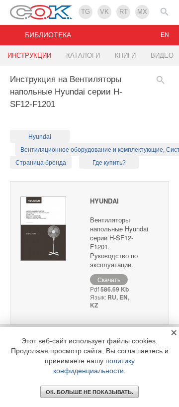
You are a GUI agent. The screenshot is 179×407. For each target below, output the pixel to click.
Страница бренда (40, 162)
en (165, 34)
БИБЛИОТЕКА (48, 35)
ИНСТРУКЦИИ (29, 55)
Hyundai (39, 136)
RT (123, 11)
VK (104, 11)
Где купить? (109, 162)
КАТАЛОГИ (83, 55)
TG (85, 11)
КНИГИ (125, 55)
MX (142, 11)
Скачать (108, 279)
